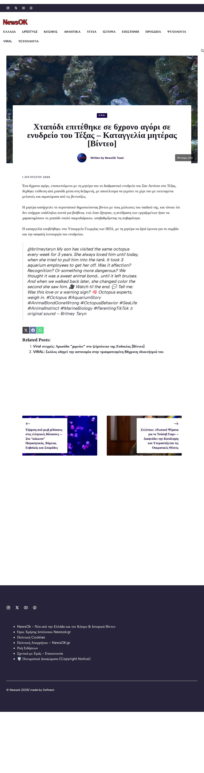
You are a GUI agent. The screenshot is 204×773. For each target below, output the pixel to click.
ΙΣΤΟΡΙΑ (109, 31)
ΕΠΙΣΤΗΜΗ (130, 31)
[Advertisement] (102, 388)
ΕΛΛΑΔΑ (9, 31)
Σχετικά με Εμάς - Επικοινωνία (40, 653)
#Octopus (56, 297)
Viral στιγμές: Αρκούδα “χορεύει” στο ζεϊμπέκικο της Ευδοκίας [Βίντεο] (88, 346)
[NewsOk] (16, 22)
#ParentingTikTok (110, 308)
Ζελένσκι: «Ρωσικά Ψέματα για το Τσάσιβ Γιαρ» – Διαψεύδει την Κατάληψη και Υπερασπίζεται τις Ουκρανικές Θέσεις (159, 439)
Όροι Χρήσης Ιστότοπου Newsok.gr (44, 632)
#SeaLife (128, 302)
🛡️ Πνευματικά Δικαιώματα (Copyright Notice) (53, 659)
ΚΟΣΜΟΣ (51, 31)
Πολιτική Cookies (31, 637)
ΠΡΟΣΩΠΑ (153, 31)
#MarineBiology (76, 308)
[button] (201, 51)
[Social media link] (8, 8)
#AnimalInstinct (43, 308)
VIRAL (7, 41)
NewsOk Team (114, 158)
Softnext (48, 690)
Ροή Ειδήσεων (27, 648)
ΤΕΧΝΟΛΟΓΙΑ (28, 41)
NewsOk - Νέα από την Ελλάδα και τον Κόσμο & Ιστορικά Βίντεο (66, 626)
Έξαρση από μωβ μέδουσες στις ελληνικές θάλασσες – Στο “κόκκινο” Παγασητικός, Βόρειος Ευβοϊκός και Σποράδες (44, 439)
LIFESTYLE (29, 31)
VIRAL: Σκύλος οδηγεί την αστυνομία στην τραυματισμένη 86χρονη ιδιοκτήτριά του (98, 352)
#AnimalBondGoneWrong (53, 302)
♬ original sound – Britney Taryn (80, 310)
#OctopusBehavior (99, 302)
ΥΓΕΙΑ (91, 31)
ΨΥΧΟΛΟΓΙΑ (176, 31)
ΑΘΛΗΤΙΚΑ (72, 31)
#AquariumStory (84, 297)
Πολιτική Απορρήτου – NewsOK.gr (43, 642)
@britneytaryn (41, 248)
